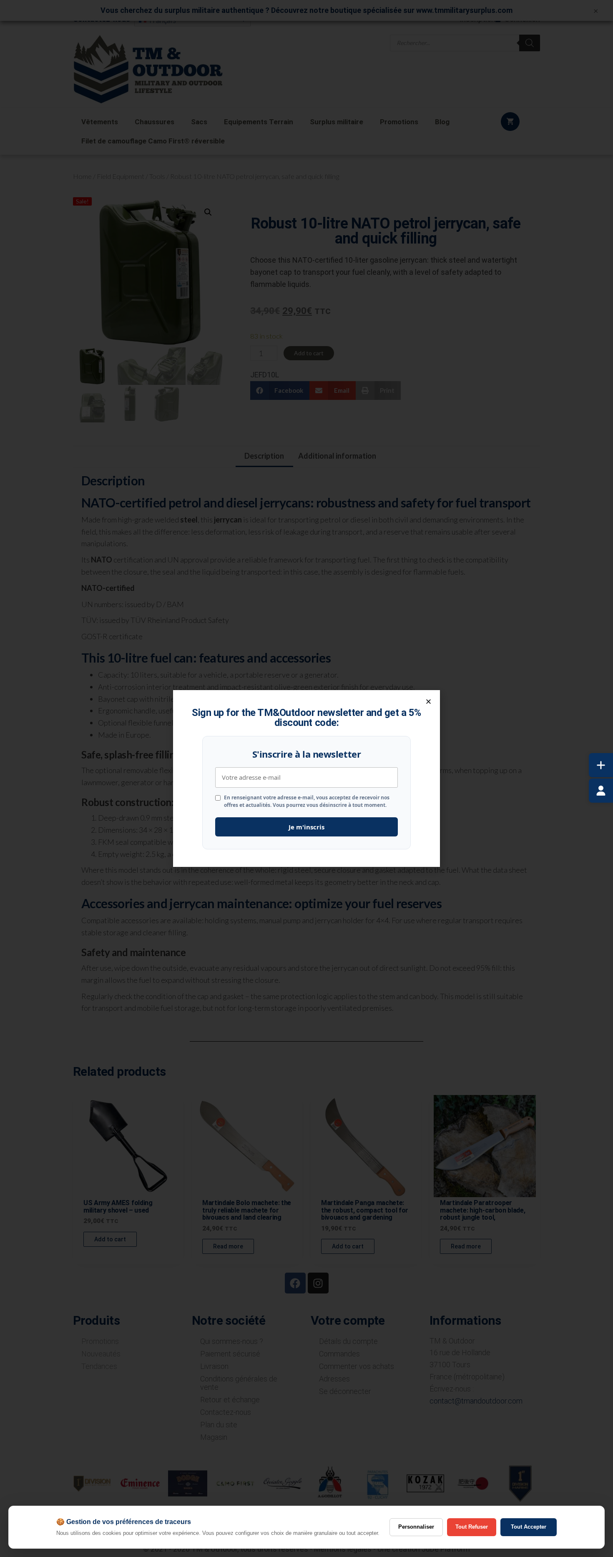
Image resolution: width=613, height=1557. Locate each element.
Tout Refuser (471, 1527)
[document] (306, 778)
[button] (428, 701)
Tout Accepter (528, 1527)
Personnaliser (416, 1527)
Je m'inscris (306, 827)
